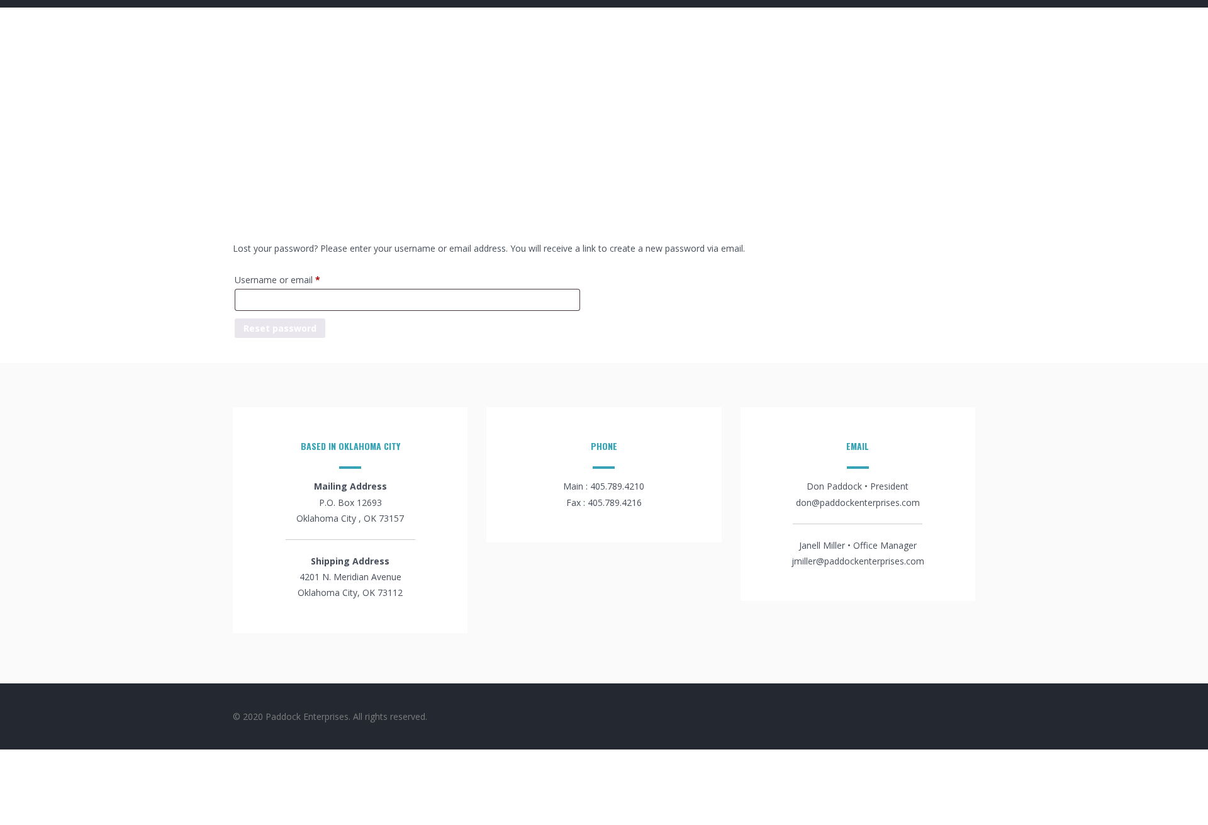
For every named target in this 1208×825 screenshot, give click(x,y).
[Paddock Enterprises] (296, 56)
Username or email (295, 279)
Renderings (594, 30)
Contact (963, 30)
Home (464, 30)
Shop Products (887, 30)
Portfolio (523, 30)
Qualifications (676, 30)
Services (752, 30)
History (813, 30)
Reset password (279, 328)
